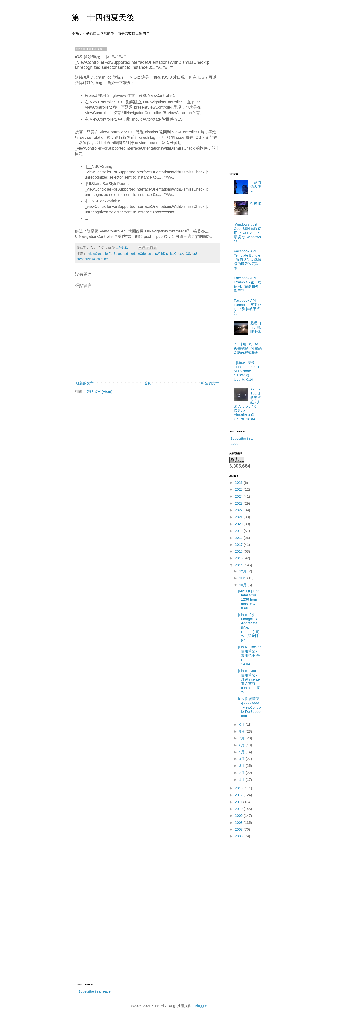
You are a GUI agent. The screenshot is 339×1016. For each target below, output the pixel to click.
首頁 (147, 383)
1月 (242, 780)
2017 (239, 545)
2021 (239, 517)
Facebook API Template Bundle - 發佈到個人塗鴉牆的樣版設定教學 (247, 259)
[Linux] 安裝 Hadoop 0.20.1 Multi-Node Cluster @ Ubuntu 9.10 (246, 371)
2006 (239, 836)
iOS (187, 253)
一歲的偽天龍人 (255, 186)
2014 (239, 565)
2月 (242, 773)
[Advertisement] (245, 106)
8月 (242, 731)
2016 (239, 551)
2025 (239, 489)
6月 (242, 745)
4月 (242, 759)
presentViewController (92, 259)
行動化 (255, 203)
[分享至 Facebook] (151, 248)
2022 (239, 510)
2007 (239, 829)
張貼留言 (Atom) (99, 392)
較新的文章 (85, 383)
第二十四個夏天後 (102, 17)
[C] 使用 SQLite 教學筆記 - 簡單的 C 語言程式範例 (248, 348)
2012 (239, 795)
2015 (239, 558)
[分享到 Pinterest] (155, 248)
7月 (242, 738)
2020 (239, 524)
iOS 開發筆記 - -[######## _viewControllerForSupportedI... (250, 707)
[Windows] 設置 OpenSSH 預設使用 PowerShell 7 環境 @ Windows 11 (247, 232)
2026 (239, 483)
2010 (239, 809)
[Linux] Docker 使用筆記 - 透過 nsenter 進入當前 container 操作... (249, 681)
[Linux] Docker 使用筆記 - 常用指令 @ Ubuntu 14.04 (249, 655)
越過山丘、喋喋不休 (255, 327)
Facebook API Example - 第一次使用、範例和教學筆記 (247, 284)
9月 (242, 724)
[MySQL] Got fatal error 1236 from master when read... (249, 599)
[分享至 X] (147, 248)
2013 (239, 788)
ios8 (195, 253)
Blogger (201, 1006)
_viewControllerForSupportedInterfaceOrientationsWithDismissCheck (135, 253)
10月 (243, 585)
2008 (239, 822)
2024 (239, 496)
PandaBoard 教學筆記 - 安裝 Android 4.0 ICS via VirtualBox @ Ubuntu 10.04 (247, 404)
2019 (239, 531)
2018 (239, 538)
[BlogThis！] (144, 248)
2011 (239, 802)
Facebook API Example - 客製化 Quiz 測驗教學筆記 (247, 307)
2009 (239, 816)
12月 (243, 571)
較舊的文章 (210, 383)
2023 (239, 503)
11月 (243, 578)
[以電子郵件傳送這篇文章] (140, 248)
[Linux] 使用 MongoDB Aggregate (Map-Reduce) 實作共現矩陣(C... (248, 627)
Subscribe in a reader (95, 991)
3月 (242, 766)
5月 (242, 752)
